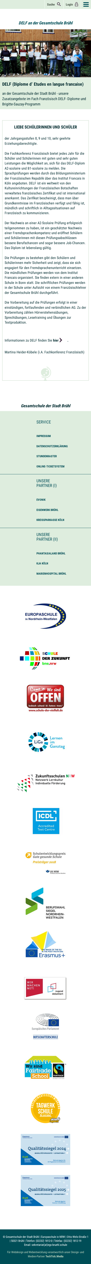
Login (70, 4)
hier (56, 340)
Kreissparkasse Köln (50, 520)
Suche (52, 4)
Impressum (43, 436)
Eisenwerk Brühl (47, 510)
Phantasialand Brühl (50, 553)
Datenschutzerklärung (52, 446)
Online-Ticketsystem (50, 466)
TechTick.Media (54, 1256)
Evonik (41, 499)
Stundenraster (46, 456)
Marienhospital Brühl (51, 573)
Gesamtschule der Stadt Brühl (45, 405)
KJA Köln (42, 563)
